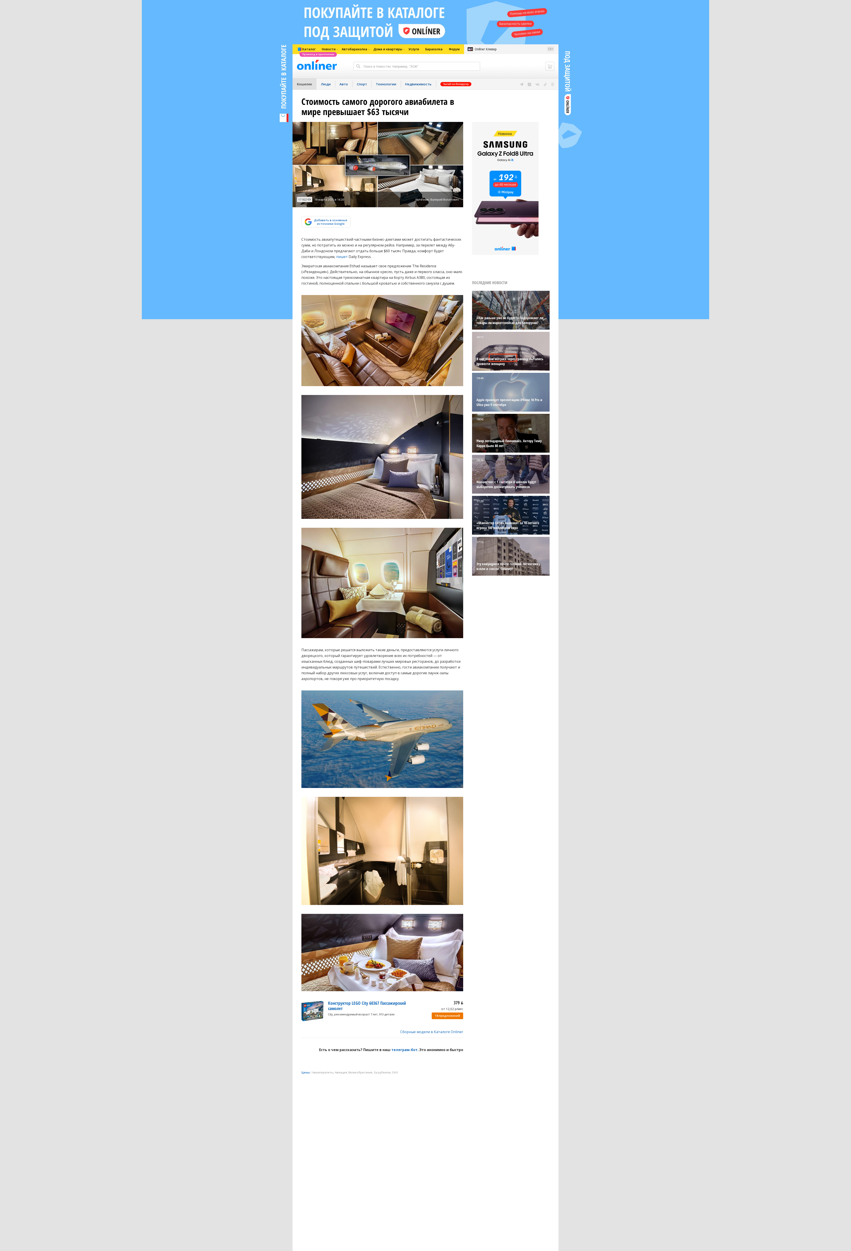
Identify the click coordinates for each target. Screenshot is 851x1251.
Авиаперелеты (323, 1072)
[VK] (537, 84)
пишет (342, 256)
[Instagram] (529, 84)
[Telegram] (521, 84)
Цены (305, 1072)
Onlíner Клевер (486, 49)
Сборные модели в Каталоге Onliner (431, 1031)
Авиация (341, 1072)
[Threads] (552, 84)
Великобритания (360, 1072)
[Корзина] (549, 66)
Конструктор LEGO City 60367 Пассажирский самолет (367, 1005)
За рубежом (382, 1072)
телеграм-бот (404, 1049)
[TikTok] (545, 84)
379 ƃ (458, 1003)
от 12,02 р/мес (452, 1009)
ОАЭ (395, 1072)
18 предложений (447, 1016)
